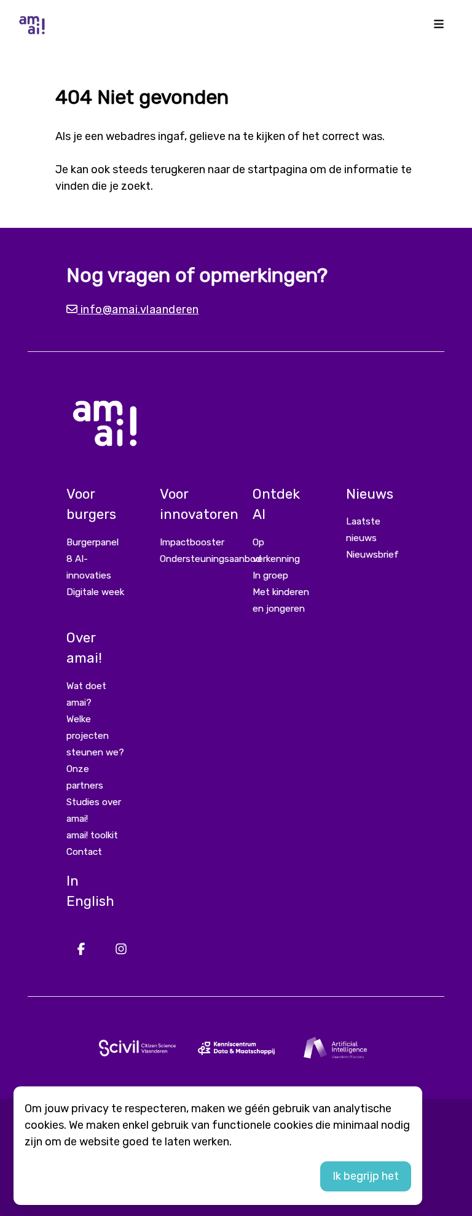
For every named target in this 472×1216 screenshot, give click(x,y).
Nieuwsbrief (372, 554)
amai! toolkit (92, 835)
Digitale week (95, 592)
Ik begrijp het (365, 1176)
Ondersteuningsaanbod (210, 558)
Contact (84, 851)
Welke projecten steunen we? (95, 736)
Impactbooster (192, 542)
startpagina (277, 169)
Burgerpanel (92, 542)
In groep (270, 575)
